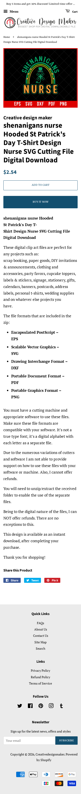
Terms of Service (40, 683)
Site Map (40, 642)
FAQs (40, 623)
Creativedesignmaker (50, 754)
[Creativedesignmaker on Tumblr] (61, 706)
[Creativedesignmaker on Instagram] (51, 706)
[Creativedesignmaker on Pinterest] (40, 706)
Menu (13, 11)
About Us (40, 629)
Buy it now (40, 202)
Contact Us (40, 635)
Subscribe (66, 740)
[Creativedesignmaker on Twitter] (19, 706)
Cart (75, 11)
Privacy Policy (40, 670)
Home (6, 37)
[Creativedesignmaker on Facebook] (30, 706)
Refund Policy (40, 677)
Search (40, 648)
